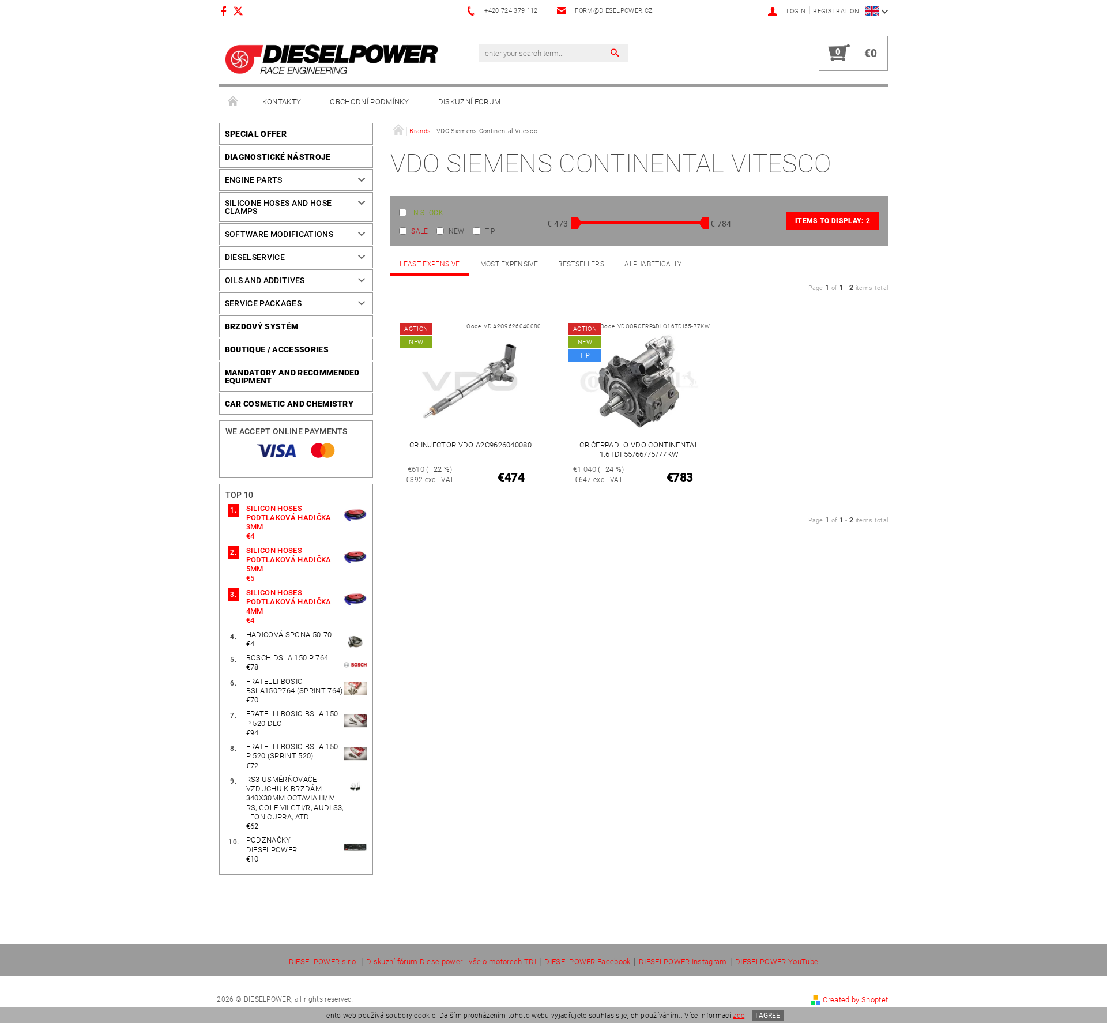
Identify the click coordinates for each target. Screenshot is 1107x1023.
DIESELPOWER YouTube (776, 962)
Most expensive (509, 264)
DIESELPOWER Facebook (587, 962)
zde (738, 1015)
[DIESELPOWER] (331, 59)
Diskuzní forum (469, 101)
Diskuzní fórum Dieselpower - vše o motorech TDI (451, 962)
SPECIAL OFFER (256, 133)
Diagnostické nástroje (278, 156)
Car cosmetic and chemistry (289, 403)
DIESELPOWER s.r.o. (323, 962)
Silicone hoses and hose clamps (278, 207)
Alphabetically (652, 264)
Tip (490, 231)
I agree (767, 1015)
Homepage (233, 102)
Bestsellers (581, 264)
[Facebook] (225, 11)
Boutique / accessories (277, 349)
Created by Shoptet (855, 999)
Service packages (263, 303)
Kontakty (282, 101)
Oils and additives (265, 280)
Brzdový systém (261, 326)
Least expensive (430, 264)
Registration (836, 11)
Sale (419, 231)
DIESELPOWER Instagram (683, 962)
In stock (427, 213)
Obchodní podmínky (369, 101)
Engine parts (254, 180)
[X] (244, 11)
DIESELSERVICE (255, 257)
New (457, 231)
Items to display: (832, 221)
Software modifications (279, 234)
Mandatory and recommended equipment (292, 376)
